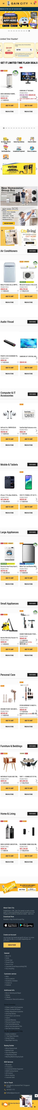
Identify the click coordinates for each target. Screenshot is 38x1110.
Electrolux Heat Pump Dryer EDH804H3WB (12, 566)
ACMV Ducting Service (12, 1071)
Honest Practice (10, 1038)
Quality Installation (11, 1034)
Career (7, 958)
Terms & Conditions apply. (23, 55)
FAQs (7, 976)
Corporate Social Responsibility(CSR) (16, 966)
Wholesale (8, 1065)
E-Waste (8, 997)
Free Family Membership (12, 1024)
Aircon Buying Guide (11, 1048)
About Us (8, 956)
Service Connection (9, 1004)
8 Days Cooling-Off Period (13, 1009)
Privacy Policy (9, 962)
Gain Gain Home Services (13, 1028)
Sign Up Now (12, 945)
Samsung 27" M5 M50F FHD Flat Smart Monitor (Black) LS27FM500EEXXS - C (27, 90)
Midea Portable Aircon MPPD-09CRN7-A (12, 285)
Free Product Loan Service (13, 1016)
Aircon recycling (10, 1075)
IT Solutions (9, 1067)
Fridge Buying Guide (11, 1054)
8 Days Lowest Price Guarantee (14, 1007)
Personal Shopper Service (13, 1022)
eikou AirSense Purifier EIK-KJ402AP (8, 94)
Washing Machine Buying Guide (14, 1057)
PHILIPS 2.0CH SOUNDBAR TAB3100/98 (12, 356)
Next (36, 20)
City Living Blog (10, 968)
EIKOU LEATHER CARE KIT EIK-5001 (10, 844)
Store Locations (10, 978)
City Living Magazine (11, 1052)
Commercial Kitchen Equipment (14, 1069)
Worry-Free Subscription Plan (14, 1026)
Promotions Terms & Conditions (15, 999)
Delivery (8, 995)
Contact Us (9, 983)
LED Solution (9, 1073)
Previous (1, 20)
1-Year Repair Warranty (12, 1036)
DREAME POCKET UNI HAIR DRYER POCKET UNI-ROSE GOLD (17, 709)
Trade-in (8, 1018)
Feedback (8, 985)
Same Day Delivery (11, 1013)
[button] (18, 100)
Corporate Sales (10, 1077)
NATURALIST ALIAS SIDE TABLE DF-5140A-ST (13, 776)
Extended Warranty (11, 1020)
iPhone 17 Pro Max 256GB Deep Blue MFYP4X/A (14, 495)
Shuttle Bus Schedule (11, 981)
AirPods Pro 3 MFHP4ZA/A (8, 427)
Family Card (9, 960)
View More (32, 251)
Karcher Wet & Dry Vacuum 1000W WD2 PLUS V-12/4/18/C (17, 637)
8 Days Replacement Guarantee (14, 1011)
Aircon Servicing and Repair (13, 993)
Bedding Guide (10, 1050)
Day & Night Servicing (11, 1040)
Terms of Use (9, 964)
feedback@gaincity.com (13, 1093)
